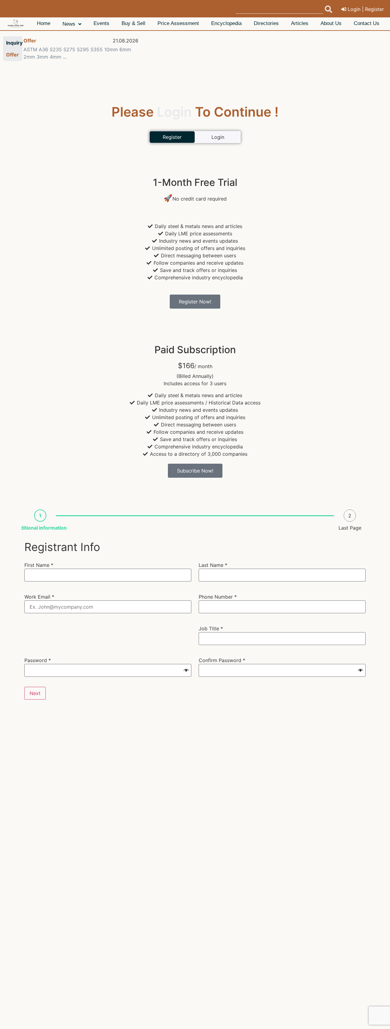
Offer (29, 41)
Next (35, 693)
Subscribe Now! (195, 471)
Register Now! (195, 302)
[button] (186, 670)
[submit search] (328, 9)
